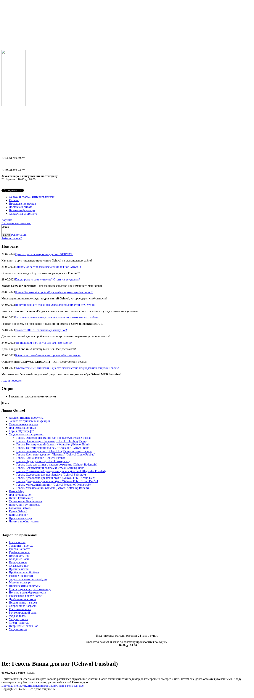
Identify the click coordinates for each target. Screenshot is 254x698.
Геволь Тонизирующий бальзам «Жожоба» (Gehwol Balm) (52, 444)
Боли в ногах (17, 542)
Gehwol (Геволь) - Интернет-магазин (32, 196)
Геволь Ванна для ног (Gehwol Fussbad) (41, 457)
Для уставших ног (20, 494)
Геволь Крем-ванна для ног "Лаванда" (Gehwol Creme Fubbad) (55, 454)
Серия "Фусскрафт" (21, 431)
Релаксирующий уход (22, 612)
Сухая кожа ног (19, 565)
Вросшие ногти (19, 569)
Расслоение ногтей (21, 575)
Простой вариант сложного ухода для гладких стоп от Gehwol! (55, 304)
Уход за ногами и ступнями (26, 434)
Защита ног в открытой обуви (28, 579)
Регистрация (19, 234)
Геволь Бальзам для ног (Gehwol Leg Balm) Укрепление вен (54, 451)
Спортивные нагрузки (23, 605)
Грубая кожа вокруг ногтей (26, 595)
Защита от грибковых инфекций (29, 421)
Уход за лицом (18, 629)
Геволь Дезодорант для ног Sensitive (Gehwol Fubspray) (51, 474)
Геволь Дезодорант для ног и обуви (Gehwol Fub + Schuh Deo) (55, 477)
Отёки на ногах (19, 622)
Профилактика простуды (25, 585)
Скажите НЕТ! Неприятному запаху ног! (41, 330)
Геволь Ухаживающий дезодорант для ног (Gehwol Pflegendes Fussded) (61, 471)
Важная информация (22, 210)
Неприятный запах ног (23, 626)
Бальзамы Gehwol (20, 508)
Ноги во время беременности (27, 592)
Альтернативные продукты (26, 417)
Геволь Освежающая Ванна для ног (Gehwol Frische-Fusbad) (54, 437)
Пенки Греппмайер (21, 498)
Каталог (14, 200)
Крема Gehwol (18, 511)
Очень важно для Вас (69, 685)
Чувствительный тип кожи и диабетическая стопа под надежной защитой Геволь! (67, 368)
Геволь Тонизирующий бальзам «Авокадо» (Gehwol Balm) (53, 447)
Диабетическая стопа (22, 599)
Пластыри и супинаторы (24, 504)
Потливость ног (19, 555)
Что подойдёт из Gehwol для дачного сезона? (43, 342)
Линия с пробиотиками (24, 521)
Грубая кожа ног (19, 552)
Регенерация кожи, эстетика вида (30, 589)
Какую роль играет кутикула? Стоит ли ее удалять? (47, 279)
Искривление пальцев (23, 602)
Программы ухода (20, 518)
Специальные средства (23, 424)
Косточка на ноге (20, 609)
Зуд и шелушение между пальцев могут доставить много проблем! (57, 317)
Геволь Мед (16, 491)
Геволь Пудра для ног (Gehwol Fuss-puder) (43, 461)
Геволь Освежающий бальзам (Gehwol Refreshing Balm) (51, 441)
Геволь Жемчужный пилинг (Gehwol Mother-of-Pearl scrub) (53, 484)
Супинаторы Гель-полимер (26, 501)
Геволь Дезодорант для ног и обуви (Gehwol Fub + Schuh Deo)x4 (57, 481)
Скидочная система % (23, 213)
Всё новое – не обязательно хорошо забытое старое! (48, 355)
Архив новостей (11, 380)
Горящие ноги (18, 562)
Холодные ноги (19, 559)
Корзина (16, 221)
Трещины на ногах (21, 545)
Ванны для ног (18, 514)
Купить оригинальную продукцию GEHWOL (44, 254)
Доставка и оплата (20, 206)
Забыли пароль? (11, 238)
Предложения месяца (22, 203)
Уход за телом (17, 615)
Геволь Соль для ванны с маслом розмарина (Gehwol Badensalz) (56, 464)
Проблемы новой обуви (24, 572)
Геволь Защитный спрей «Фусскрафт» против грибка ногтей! (54, 292)
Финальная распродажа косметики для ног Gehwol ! (48, 266)
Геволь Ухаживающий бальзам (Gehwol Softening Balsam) (52, 488)
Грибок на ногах (19, 549)
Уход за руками (18, 619)
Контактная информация (40, 685)
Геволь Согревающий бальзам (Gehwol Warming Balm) (50, 467)
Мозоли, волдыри (20, 582)
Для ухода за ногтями (22, 427)
